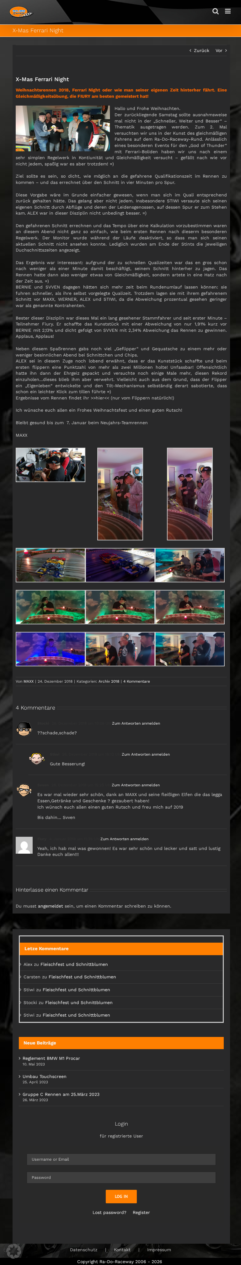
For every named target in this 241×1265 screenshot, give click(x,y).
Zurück (201, 50)
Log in (121, 1196)
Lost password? (109, 1212)
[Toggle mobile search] (215, 11)
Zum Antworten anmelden (136, 723)
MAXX (29, 681)
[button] (14, 1251)
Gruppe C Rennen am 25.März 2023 (61, 1094)
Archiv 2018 (109, 681)
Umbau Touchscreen (45, 1076)
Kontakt (122, 1249)
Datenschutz (83, 1249)
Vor (219, 50)
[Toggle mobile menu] (228, 11)
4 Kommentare (136, 681)
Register (141, 1212)
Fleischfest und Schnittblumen (74, 964)
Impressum (159, 1249)
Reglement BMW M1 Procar (51, 1058)
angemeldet (50, 905)
